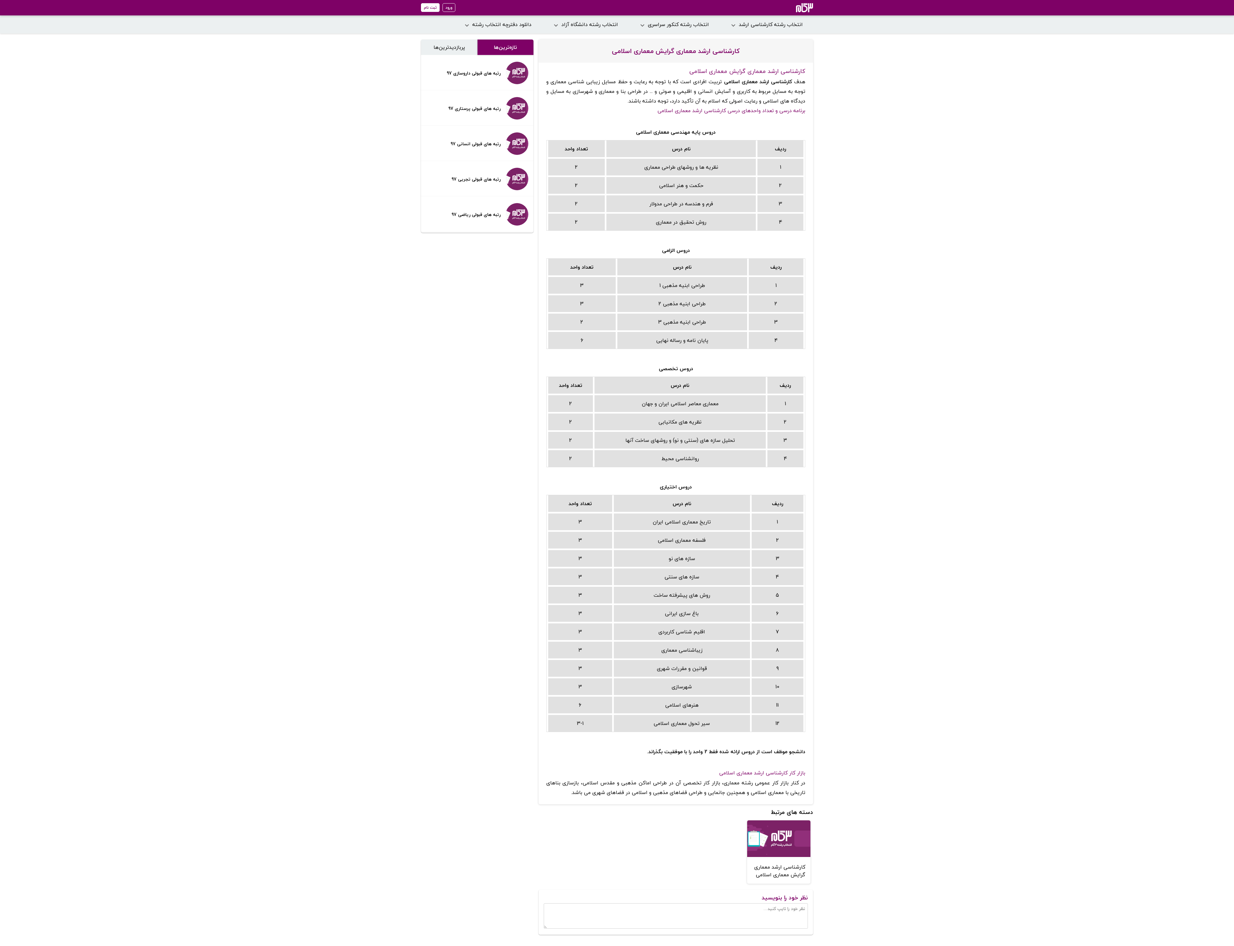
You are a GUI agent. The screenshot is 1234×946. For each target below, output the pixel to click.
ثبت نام (430, 7)
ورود (448, 7)
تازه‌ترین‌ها (505, 47)
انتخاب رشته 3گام (796, 7)
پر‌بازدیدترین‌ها (449, 47)
